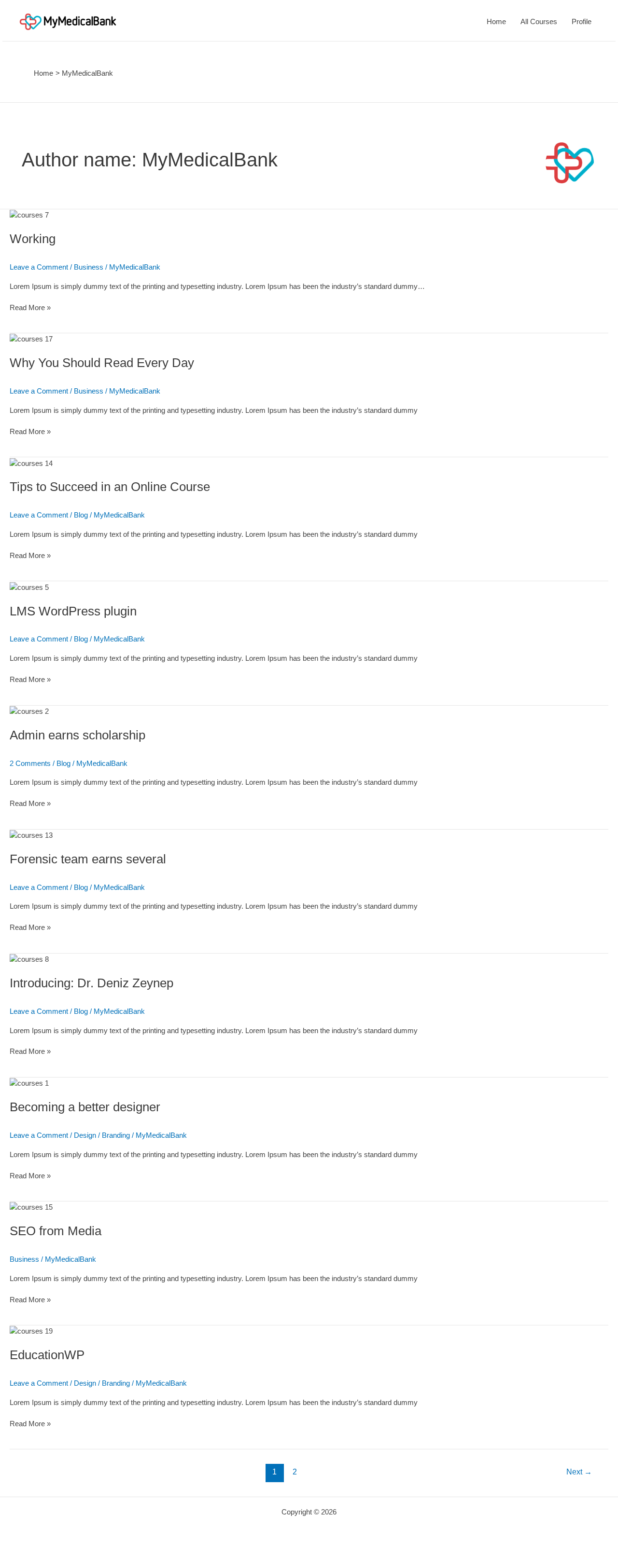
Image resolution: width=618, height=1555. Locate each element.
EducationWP (47, 1355)
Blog (81, 515)
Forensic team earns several (88, 859)
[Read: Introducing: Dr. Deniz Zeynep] (29, 959)
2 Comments (30, 763)
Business (88, 267)
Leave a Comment (39, 267)
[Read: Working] (29, 214)
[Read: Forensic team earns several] (31, 835)
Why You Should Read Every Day (102, 362)
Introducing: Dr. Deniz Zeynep (91, 983)
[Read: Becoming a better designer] (29, 1082)
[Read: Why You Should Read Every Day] (31, 338)
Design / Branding (102, 1135)
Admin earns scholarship (77, 735)
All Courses (538, 21)
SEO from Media (55, 1231)
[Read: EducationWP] (31, 1330)
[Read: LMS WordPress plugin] (29, 586)
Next (579, 1472)
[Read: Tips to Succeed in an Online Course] (31, 462)
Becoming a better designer (85, 1107)
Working (33, 239)
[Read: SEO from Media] (31, 1206)
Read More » (30, 307)
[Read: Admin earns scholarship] (29, 711)
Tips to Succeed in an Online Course (110, 486)
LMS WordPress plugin (73, 611)
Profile (581, 21)
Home (496, 21)
